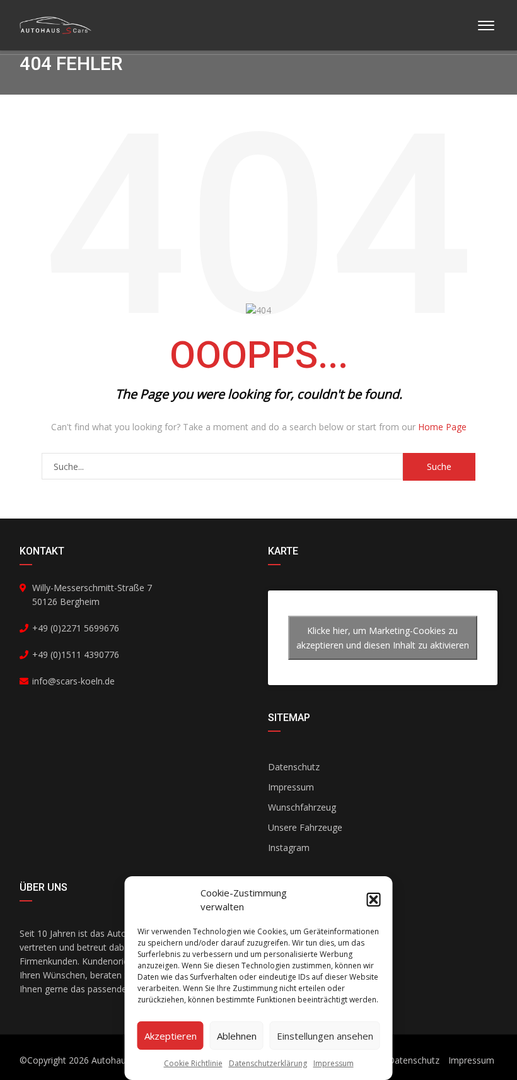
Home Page (442, 427)
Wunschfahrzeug (302, 807)
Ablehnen (237, 1036)
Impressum (333, 1063)
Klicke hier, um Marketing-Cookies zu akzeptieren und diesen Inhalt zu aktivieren (382, 638)
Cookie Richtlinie (193, 1063)
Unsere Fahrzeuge (305, 827)
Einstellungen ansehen (325, 1036)
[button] (374, 899)
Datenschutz (294, 767)
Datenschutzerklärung (268, 1063)
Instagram (289, 848)
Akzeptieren (170, 1036)
